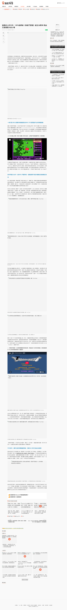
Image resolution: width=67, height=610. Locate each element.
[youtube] (60, 3)
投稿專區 (41, 6)
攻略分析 (4, 6)
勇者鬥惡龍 (10, 516)
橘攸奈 (21, 9)
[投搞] (58, 3)
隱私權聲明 (35, 605)
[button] (63, 3)
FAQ (19, 605)
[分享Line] (3, 36)
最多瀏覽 (52, 63)
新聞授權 (24, 605)
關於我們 (46, 605)
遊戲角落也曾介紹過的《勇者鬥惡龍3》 (25, 453)
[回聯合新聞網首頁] (3, 3)
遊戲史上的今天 (45, 9)
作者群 (47, 6)
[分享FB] (3, 33)
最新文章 (52, 38)
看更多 (25, 579)
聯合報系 (39, 605)
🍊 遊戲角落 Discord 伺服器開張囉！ (18, 495)
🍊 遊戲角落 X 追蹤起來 (14, 497)
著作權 (32, 605)
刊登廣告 (16, 605)
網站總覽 (50, 605)
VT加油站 (35, 6)
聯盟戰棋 (38, 9)
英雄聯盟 (16, 9)
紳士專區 (29, 6)
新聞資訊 (16, 6)
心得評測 (10, 6)
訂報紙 (43, 605)
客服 (21, 605)
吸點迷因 (33, 9)
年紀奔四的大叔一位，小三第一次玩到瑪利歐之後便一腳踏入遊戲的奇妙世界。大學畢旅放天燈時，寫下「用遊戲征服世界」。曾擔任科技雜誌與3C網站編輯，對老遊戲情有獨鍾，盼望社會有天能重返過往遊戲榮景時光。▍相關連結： (57, 35)
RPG (23, 516)
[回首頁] (7, 3)
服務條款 (28, 605)
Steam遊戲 (26, 9)
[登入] (62, 3)
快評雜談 (22, 6)
